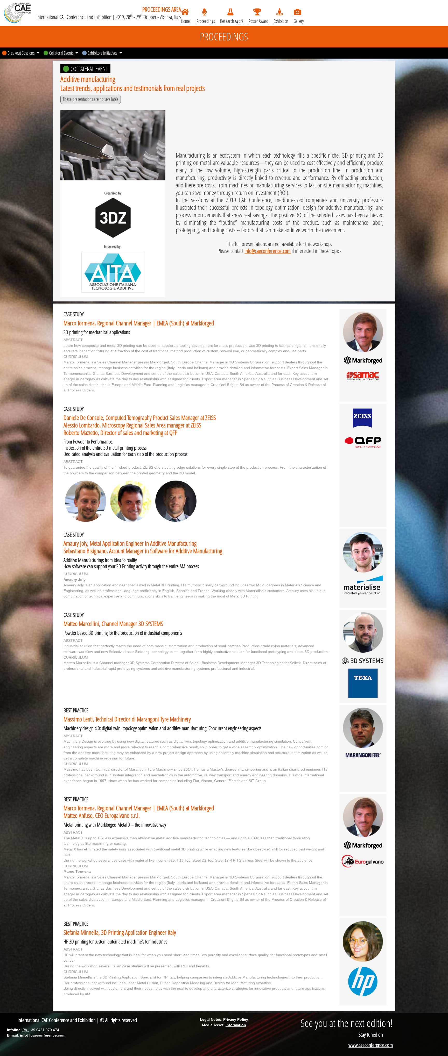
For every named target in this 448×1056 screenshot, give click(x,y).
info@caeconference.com (267, 251)
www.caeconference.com (370, 1044)
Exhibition (281, 21)
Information (236, 1025)
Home (185, 21)
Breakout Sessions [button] (21, 53)
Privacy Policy (235, 1019)
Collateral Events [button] (61, 53)
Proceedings (206, 21)
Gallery (298, 21)
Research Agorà (231, 21)
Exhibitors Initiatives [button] (102, 53)
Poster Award (258, 21)
